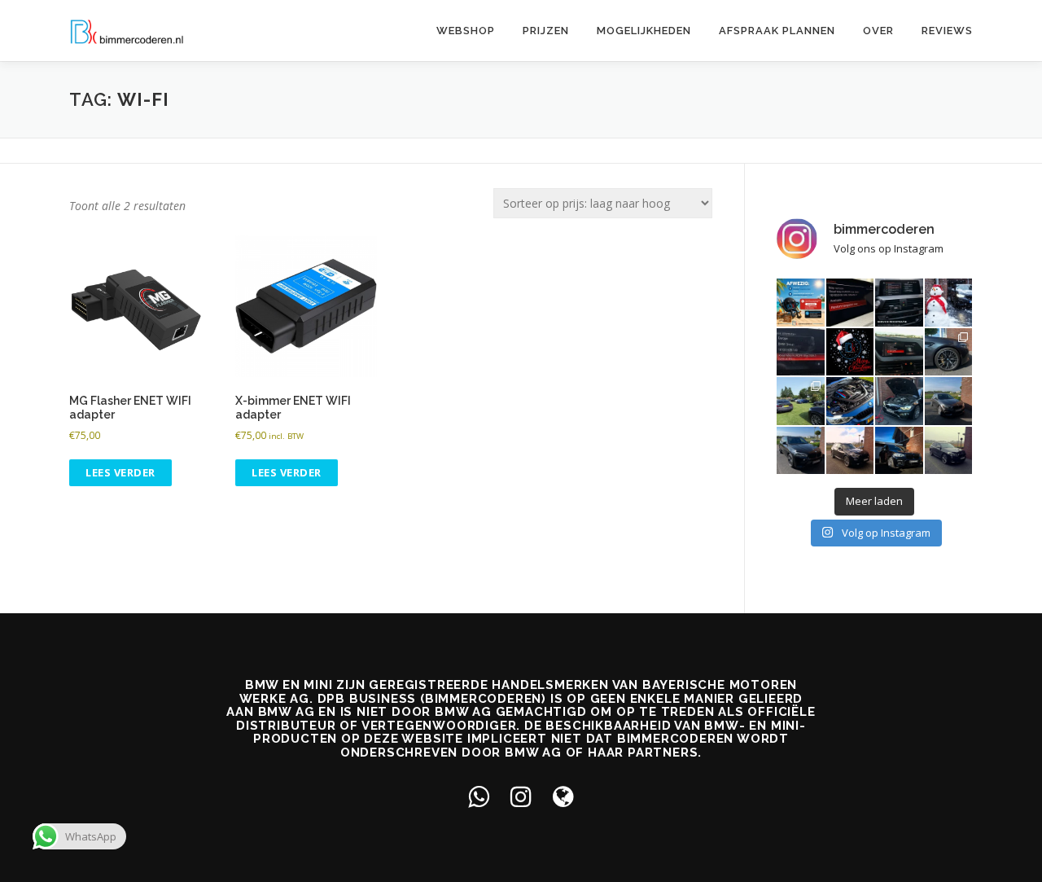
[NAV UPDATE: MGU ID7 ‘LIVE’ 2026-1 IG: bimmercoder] (850, 303)
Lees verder (120, 472)
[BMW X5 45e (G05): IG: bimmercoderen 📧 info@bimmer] (850, 451)
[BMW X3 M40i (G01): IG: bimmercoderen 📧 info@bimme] (899, 451)
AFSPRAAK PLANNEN (777, 30)
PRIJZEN (546, 30)
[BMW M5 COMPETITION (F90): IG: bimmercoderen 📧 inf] (949, 352)
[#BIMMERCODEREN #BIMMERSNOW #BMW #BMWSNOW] (949, 303)
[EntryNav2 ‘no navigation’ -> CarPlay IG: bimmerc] (899, 352)
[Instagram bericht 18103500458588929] (801, 303)
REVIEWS (947, 30)
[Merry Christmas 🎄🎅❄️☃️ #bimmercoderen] (850, 352)
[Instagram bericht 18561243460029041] (899, 303)
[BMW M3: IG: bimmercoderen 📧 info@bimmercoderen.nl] (850, 401)
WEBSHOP (465, 30)
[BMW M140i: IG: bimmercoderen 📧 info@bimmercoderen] (949, 401)
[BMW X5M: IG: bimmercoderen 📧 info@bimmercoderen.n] (801, 451)
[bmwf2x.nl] (563, 796)
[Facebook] (478, 796)
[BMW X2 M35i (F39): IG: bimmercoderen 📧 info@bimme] (949, 451)
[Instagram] (521, 796)
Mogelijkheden (644, 30)
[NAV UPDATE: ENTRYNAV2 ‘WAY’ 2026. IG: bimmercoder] (801, 352)
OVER (878, 30)
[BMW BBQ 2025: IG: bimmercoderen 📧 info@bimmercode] (801, 401)
